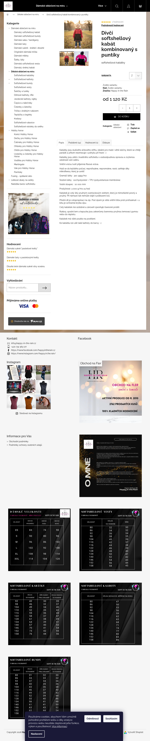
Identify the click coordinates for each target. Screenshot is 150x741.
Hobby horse (17, 130)
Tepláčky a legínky (23, 114)
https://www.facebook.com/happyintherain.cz (33, 350)
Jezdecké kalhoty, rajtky (25, 99)
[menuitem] (52, 6)
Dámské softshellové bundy (27, 36)
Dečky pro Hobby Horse (25, 138)
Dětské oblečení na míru (22, 71)
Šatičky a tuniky (21, 91)
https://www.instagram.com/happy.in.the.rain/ (33, 353)
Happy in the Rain (119, 91)
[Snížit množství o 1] (122, 108)
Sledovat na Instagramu (30, 413)
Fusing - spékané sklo (21, 176)
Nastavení (36, 733)
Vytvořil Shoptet (135, 732)
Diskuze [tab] (106, 142)
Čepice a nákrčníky (23, 103)
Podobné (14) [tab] (74, 142)
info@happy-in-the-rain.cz (23, 343)
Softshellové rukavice (24, 122)
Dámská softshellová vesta (27, 63)
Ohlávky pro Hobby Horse (26, 146)
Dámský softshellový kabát (27, 32)
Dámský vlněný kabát (24, 67)
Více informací (59, 726)
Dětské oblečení (117, 126)
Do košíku (123, 116)
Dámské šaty (20, 44)
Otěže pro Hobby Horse (25, 150)
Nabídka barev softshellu (23, 184)
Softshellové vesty (23, 87)
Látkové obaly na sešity (22, 180)
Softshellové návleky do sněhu (28, 126)
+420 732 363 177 (19, 347)
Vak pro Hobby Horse (24, 168)
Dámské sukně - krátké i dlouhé (29, 48)
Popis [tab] (61, 142)
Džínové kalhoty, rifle (24, 95)
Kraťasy (17, 118)
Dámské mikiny (21, 56)
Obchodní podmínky (18, 441)
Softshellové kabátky (24, 75)
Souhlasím (111, 718)
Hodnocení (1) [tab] (91, 142)
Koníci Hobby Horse (23, 134)
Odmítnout (93, 718)
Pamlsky (18, 172)
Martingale (19, 164)
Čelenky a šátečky (23, 107)
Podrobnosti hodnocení (112, 25)
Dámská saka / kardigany (26, 40)
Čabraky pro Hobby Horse (26, 142)
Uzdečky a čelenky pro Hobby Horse (28, 155)
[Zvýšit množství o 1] (136, 108)
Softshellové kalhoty (24, 79)
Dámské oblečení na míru (23, 28)
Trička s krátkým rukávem (26, 111)
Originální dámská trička (25, 52)
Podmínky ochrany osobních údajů (25, 445)
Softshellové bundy (23, 83)
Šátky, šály (19, 59)
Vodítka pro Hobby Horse (26, 160)
